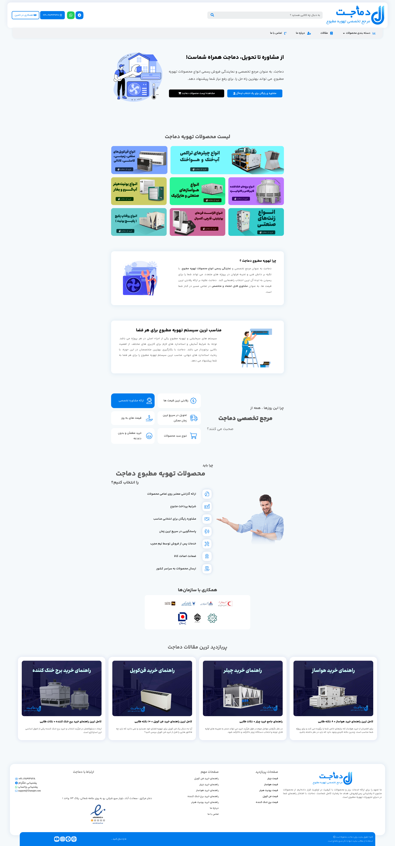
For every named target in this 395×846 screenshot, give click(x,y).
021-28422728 (26, 779)
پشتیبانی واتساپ (27, 787)
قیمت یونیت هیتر (268, 790)
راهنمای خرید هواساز (207, 790)
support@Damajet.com (29, 791)
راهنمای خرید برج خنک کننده (203, 796)
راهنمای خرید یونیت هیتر (205, 802)
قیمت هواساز (271, 785)
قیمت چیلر (272, 779)
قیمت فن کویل (270, 796)
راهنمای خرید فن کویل (206, 779)
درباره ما (214, 808)
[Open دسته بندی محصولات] (343, 33)
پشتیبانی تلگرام (27, 783)
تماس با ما (213, 814)
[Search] (212, 15)
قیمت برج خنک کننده (267, 802)
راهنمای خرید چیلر (209, 785)
